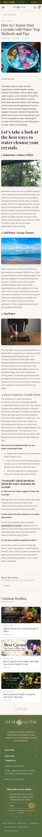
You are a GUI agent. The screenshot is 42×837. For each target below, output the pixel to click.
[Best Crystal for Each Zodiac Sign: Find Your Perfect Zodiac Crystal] (21, 648)
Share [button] (7, 586)
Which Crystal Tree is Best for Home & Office (20, 630)
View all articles (7, 601)
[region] (21, 2)
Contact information (11, 831)
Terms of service (9, 827)
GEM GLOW (11, 823)
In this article (7, 79)
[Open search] (35, 7)
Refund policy (22, 823)
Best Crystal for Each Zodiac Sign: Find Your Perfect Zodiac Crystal (20, 662)
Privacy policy (34, 823)
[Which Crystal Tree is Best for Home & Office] (21, 615)
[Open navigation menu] (3, 7)
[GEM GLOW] (19, 7)
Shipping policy (23, 827)
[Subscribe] (31, 805)
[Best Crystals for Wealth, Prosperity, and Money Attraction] (21, 680)
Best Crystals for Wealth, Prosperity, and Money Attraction (19, 695)
